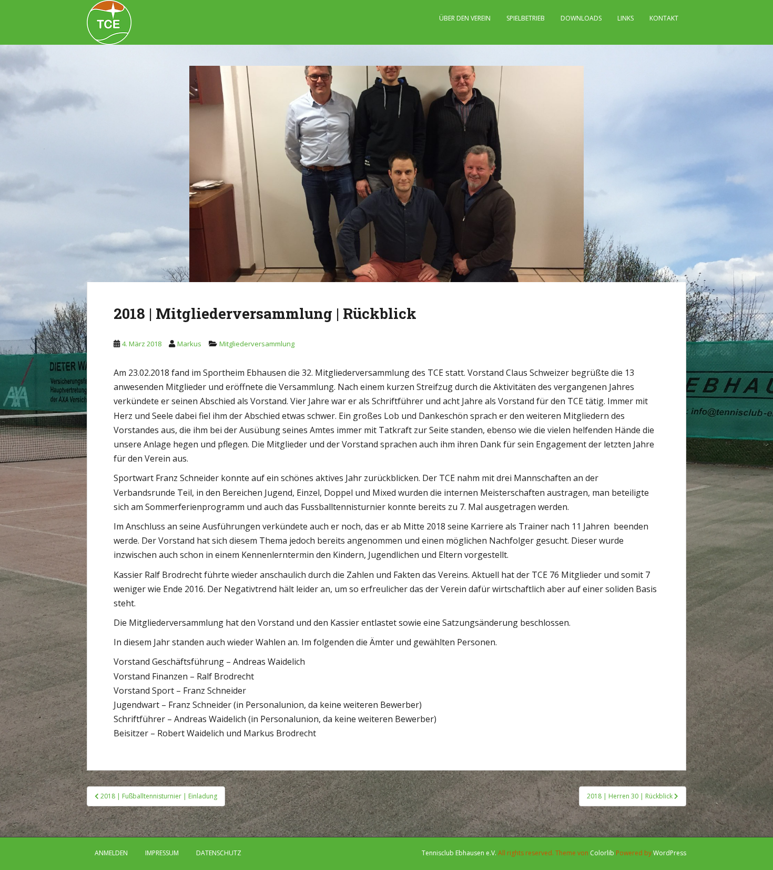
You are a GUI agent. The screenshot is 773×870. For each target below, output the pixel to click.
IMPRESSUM (162, 852)
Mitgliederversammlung (256, 343)
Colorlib (602, 852)
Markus (189, 343)
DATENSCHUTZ (218, 852)
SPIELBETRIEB (525, 18)
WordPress (669, 852)
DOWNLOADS (581, 18)
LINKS (625, 18)
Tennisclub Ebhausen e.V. (459, 852)
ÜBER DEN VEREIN (465, 18)
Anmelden (111, 852)
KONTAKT (663, 18)
